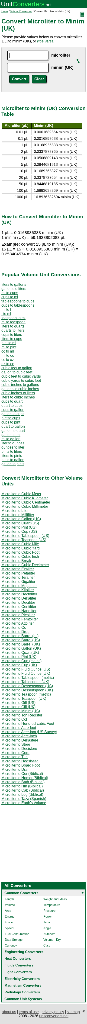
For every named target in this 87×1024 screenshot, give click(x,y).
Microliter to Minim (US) (20, 711)
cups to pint (10, 422)
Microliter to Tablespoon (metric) (27, 678)
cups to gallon (12, 410)
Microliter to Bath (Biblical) (23, 782)
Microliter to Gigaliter (18, 582)
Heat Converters (17, 958)
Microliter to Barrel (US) (20, 640)
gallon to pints (12, 464)
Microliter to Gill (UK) (18, 707)
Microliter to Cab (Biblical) (22, 790)
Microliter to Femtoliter (19, 619)
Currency (11, 945)
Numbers (49, 934)
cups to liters (11, 335)
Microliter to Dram (15, 769)
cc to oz (7, 360)
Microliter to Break (16, 561)
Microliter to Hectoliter (19, 594)
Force (9, 922)
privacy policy (53, 1012)
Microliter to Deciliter (18, 602)
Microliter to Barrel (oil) (20, 636)
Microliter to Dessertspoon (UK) (27, 690)
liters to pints (11, 456)
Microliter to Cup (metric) (21, 661)
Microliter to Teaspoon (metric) (26, 694)
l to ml (6, 314)
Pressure (49, 910)
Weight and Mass (55, 899)
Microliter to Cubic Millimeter (24, 506)
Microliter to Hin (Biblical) (22, 786)
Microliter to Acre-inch (19, 736)
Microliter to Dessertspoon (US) (27, 686)
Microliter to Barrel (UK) (20, 644)
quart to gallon (13, 426)
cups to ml (9, 297)
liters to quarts (12, 326)
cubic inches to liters (18, 393)
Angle (47, 928)
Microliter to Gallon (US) (21, 519)
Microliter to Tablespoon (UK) (25, 682)
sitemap (73, 1012)
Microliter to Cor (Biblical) (22, 774)
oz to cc (7, 364)
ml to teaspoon (13, 322)
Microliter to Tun (14, 757)
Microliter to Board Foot (20, 765)
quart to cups (12, 406)
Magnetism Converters (22, 985)
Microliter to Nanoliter (18, 611)
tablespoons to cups (17, 301)
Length (9, 899)
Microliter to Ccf (14, 719)
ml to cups (9, 293)
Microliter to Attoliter (17, 623)
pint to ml (8, 343)
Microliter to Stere (15, 744)
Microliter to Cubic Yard (20, 548)
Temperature (51, 905)
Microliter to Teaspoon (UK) (23, 698)
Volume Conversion (21, 11)
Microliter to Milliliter (17, 515)
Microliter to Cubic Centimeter (25, 502)
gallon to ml (10, 435)
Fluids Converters (18, 965)
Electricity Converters (22, 979)
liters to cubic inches (18, 397)
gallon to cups (12, 414)
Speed (9, 928)
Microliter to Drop (15, 632)
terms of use (29, 1012)
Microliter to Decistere (19, 749)
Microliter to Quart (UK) (20, 653)
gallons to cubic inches (20, 389)
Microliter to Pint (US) (18, 527)
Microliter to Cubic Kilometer (24, 498)
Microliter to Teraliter (18, 577)
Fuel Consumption (17, 934)
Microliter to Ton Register (21, 715)
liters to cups (11, 339)
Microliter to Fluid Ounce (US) (25, 669)
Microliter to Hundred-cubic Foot (27, 723)
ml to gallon (10, 439)
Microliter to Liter (15, 511)
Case (46, 945)
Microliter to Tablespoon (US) (25, 536)
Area (8, 910)
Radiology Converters (22, 992)
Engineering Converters (23, 952)
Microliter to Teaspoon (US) (23, 540)
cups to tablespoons (17, 305)
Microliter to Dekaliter (18, 598)
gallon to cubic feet (16, 372)
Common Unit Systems (23, 999)
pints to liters (11, 451)
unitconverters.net (53, 1016)
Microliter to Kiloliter (17, 590)
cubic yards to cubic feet (21, 380)
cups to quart (12, 401)
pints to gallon (12, 460)
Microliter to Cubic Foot (20, 552)
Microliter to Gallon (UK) (21, 648)
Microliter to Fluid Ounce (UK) (25, 673)
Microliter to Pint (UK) (18, 657)
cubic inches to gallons (20, 385)
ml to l (6, 309)
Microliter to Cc (13, 627)
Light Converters (18, 972)
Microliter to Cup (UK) (19, 665)
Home (4, 11)
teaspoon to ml (13, 318)
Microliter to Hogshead (20, 761)
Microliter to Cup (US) (19, 531)
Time (46, 922)
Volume (10, 905)
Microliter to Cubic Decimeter (25, 565)
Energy (9, 916)
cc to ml (7, 351)
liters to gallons (13, 284)
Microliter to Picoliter (18, 615)
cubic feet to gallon (16, 368)
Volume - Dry (52, 939)
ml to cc (7, 355)
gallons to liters (13, 289)
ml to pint (8, 347)
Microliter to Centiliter (18, 607)
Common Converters (21, 893)
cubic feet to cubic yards (21, 376)
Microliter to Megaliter (19, 586)
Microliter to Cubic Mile (20, 544)
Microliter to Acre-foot (18, 728)
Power (47, 916)
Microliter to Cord (15, 753)
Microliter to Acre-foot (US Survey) (29, 732)
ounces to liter (12, 447)
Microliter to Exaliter (17, 569)
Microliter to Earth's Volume (23, 803)
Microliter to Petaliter (18, 573)
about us (9, 1012)
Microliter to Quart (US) (20, 523)
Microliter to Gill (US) (18, 703)
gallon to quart (13, 431)
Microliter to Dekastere (19, 740)
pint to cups (10, 418)
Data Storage (14, 939)
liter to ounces (12, 443)
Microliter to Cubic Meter (21, 494)
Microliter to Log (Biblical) (22, 794)
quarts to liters (12, 330)
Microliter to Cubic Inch (20, 557)
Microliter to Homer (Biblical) (24, 778)
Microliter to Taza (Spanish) (23, 799)
